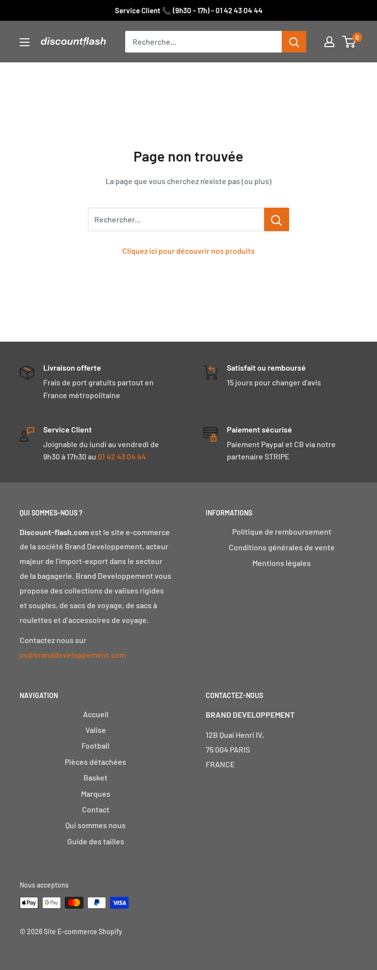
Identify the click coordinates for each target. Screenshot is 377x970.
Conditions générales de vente (282, 547)
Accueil (95, 714)
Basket (95, 777)
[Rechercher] (294, 42)
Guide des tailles (95, 841)
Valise (95, 729)
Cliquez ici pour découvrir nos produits (188, 250)
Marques (95, 793)
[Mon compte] (329, 41)
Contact (95, 809)
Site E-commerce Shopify (83, 931)
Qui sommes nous (95, 825)
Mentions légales (281, 562)
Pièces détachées (95, 761)
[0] (349, 42)
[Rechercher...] (276, 219)
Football (95, 745)
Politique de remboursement (281, 531)
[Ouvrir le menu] (24, 42)
